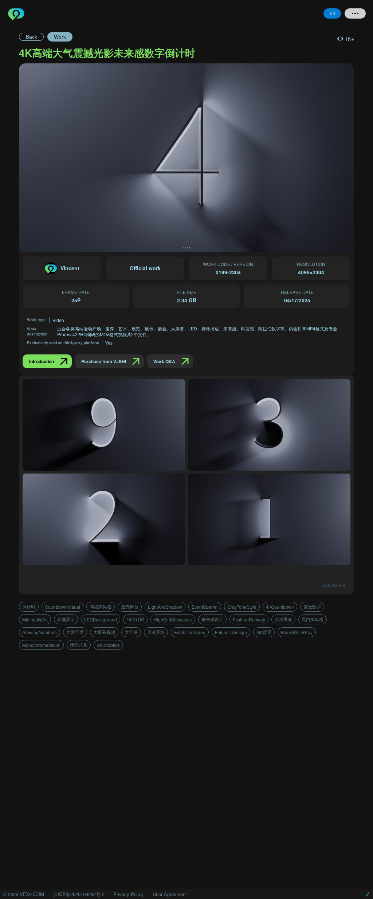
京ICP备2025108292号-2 (79, 894)
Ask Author (334, 585)
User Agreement (170, 894)
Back (31, 37)
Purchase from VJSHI (103, 361)
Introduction (41, 361)
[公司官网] (367, 894)
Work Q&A (164, 361)
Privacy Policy (128, 894)
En (332, 13)
